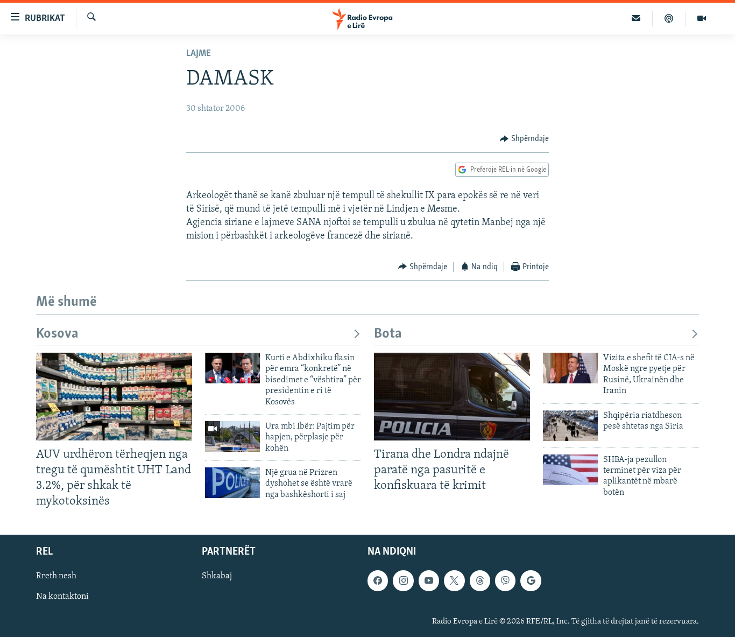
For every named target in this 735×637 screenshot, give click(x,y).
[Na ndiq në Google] (530, 580)
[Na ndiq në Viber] (505, 580)
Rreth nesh (56, 576)
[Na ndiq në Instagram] (403, 580)
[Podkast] (669, 18)
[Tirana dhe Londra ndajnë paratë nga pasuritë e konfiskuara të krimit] (452, 396)
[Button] (524, 139)
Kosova (57, 334)
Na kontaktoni (62, 596)
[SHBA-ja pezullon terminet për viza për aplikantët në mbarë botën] (570, 469)
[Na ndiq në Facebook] (377, 580)
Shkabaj (217, 576)
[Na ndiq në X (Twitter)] (454, 580)
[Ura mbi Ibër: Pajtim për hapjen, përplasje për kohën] (232, 436)
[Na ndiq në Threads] (480, 580)
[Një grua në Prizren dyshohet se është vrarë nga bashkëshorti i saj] (232, 482)
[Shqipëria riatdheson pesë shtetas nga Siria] (570, 425)
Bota (388, 334)
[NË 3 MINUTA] (636, 18)
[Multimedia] (701, 18)
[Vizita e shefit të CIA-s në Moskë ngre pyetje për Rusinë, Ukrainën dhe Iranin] (570, 368)
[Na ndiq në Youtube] (429, 580)
